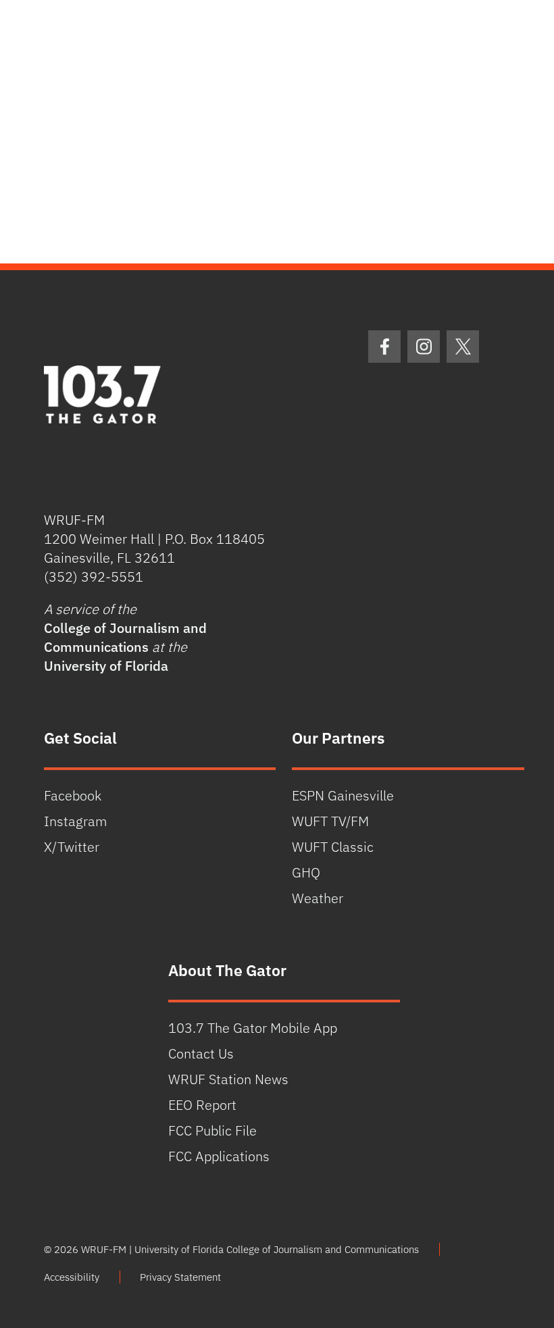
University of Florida (106, 666)
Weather (317, 898)
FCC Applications (219, 1156)
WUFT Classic (333, 847)
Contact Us (201, 1053)
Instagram (75, 821)
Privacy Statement (180, 1277)
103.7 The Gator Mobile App (252, 1028)
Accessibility (71, 1277)
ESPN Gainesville (343, 795)
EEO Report (202, 1105)
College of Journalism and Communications (125, 637)
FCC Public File (212, 1130)
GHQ (306, 872)
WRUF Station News (228, 1079)
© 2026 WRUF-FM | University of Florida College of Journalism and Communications (231, 1249)
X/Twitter (71, 847)
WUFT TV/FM (330, 821)
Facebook (72, 795)
